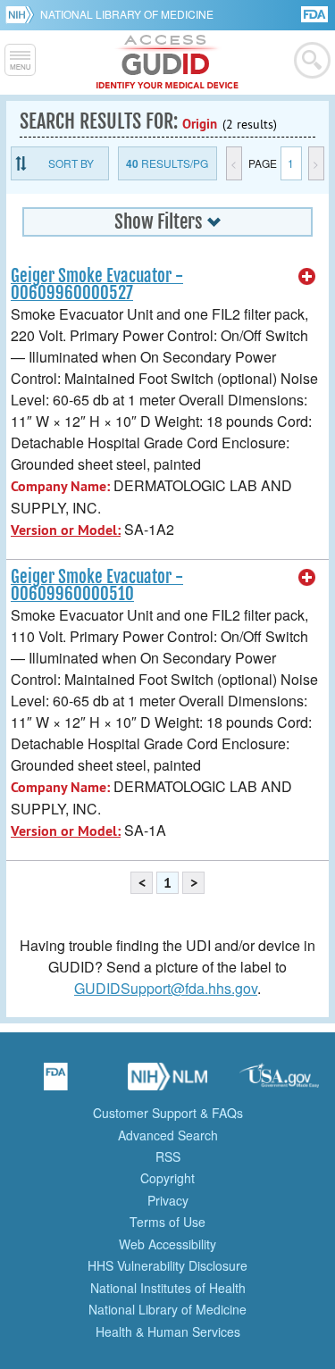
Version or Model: (66, 530)
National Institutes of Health (168, 1288)
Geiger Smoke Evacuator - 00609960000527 (97, 284)
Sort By (71, 163)
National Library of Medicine (127, 13)
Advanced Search (168, 1135)
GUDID (167, 62)
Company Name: (60, 486)
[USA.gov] (279, 1082)
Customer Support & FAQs (168, 1113)
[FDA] (316, 13)
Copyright (167, 1178)
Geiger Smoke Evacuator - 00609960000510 (97, 585)
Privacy (167, 1200)
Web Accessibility (167, 1244)
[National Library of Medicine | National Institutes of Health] (168, 1082)
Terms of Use (167, 1222)
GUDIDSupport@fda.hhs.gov (165, 988)
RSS (167, 1156)
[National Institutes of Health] (22, 14)
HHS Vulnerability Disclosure (167, 1265)
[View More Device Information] (307, 277)
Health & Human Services (168, 1331)
